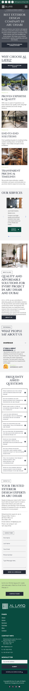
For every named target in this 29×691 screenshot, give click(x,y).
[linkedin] (12, 2)
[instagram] (3, 2)
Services (4, 623)
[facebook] (6, 2)
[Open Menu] (26, 6)
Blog (3, 628)
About (3, 617)
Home (3, 620)
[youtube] (19, 687)
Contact (4, 630)
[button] (25, 217)
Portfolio (4, 625)
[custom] (9, 2)
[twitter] (13, 687)
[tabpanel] (14, 358)
